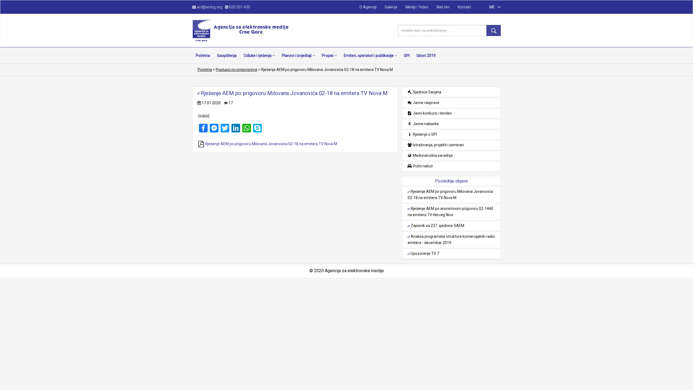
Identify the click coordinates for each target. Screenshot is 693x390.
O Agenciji (368, 7)
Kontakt (464, 7)
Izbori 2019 (426, 55)
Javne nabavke (425, 124)
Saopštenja (227, 55)
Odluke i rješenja (258, 55)
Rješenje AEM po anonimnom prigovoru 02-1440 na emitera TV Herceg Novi (450, 211)
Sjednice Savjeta (426, 92)
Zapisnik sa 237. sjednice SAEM (437, 225)
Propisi (328, 55)
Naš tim (443, 7)
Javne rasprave (425, 102)
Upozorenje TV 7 (424, 253)
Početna (203, 55)
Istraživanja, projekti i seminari (438, 145)
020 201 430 (239, 7)
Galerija (391, 7)
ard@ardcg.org (209, 7)
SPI (407, 55)
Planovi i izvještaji (297, 55)
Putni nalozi (422, 166)
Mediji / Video (417, 7)
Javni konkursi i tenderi (432, 113)
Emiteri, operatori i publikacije (369, 55)
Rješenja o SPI (424, 134)
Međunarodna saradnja (432, 155)
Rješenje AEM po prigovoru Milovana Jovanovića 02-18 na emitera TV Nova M (270, 144)
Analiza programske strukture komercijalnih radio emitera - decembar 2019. (451, 239)
